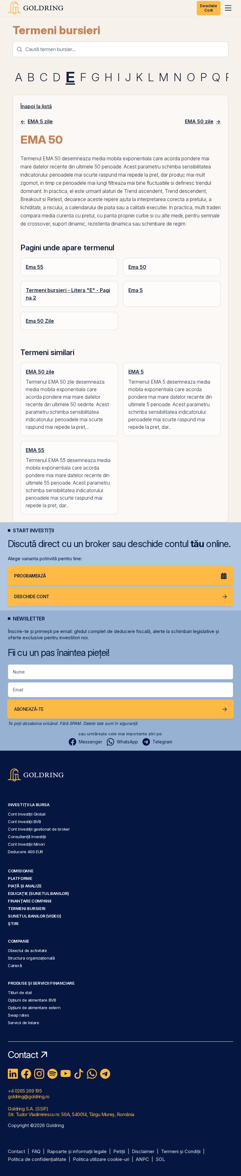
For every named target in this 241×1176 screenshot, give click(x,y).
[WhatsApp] (92, 1074)
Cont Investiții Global (27, 814)
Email (18, 689)
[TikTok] (79, 1074)
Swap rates (18, 1015)
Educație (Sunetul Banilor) (38, 893)
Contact (16, 1151)
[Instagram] (39, 1074)
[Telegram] (105, 1074)
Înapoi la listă (36, 106)
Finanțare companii (29, 900)
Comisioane (20, 870)
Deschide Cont (208, 8)
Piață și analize (25, 885)
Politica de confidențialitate (37, 1159)
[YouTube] (66, 1074)
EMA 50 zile (40, 372)
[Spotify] (52, 1074)
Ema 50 (137, 267)
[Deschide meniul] (228, 8)
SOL (160, 1159)
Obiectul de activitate (27, 950)
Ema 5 (135, 290)
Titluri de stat (20, 992)
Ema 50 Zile (40, 321)
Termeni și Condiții (181, 1151)
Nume (19, 671)
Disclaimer (143, 1151)
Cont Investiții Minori (26, 844)
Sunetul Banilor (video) (34, 915)
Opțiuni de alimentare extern (34, 1007)
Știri (13, 923)
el (71, 191)
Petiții (119, 1151)
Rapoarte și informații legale (77, 1151)
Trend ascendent (143, 191)
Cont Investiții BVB (24, 821)
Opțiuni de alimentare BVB (32, 1000)
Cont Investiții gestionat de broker (39, 829)
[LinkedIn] (13, 1074)
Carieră (15, 965)
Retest (54, 199)
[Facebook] (26, 1074)
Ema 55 (34, 267)
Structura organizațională (31, 957)
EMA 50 (52, 158)
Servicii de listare (23, 1022)
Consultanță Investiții (27, 836)
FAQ (36, 1151)
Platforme (20, 878)
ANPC (142, 1159)
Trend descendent (185, 191)
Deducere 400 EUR (25, 851)
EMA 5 (136, 372)
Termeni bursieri (56, 30)
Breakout (30, 199)
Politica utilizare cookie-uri (101, 1159)
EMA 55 (35, 450)
